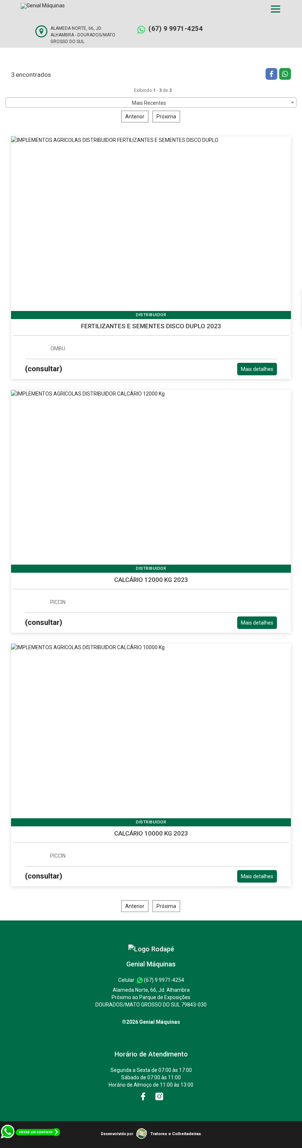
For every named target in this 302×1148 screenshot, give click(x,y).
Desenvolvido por (117, 1134)
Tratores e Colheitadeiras (175, 1133)
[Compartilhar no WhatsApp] (285, 75)
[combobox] (151, 102)
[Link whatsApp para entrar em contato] (31, 1144)
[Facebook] (144, 1096)
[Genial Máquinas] (151, 949)
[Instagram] (159, 1096)
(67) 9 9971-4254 (175, 28)
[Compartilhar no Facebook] (272, 75)
